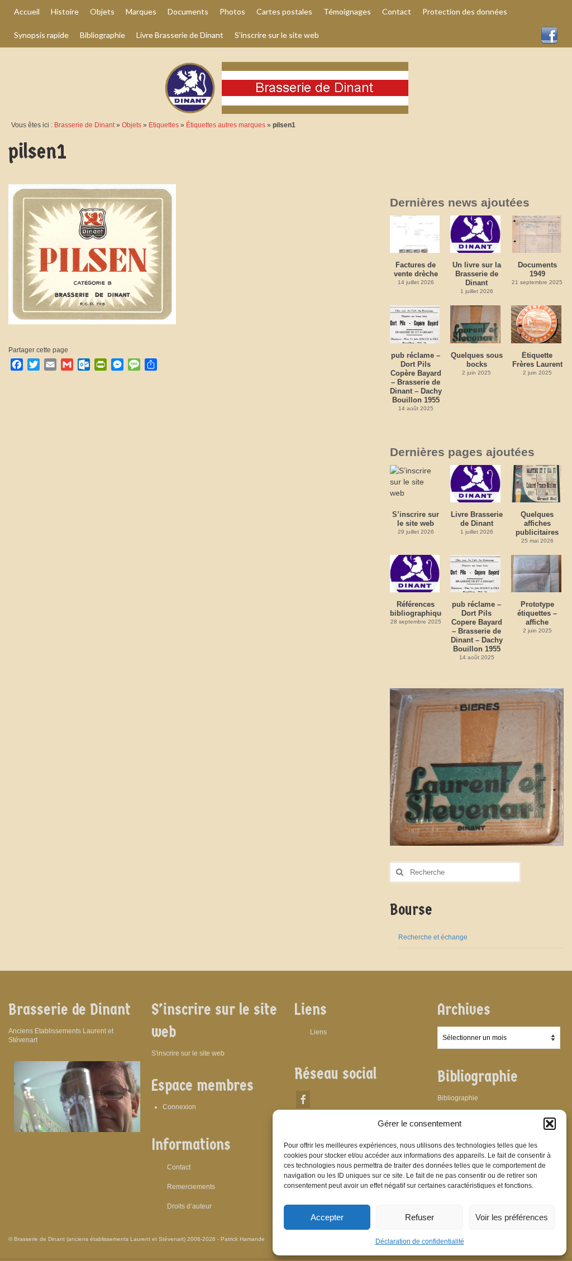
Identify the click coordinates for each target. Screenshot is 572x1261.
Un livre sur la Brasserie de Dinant (476, 274)
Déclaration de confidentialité (419, 1241)
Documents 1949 (537, 269)
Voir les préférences (511, 1217)
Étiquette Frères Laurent (537, 359)
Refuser (419, 1217)
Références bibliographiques (416, 608)
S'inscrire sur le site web (188, 1053)
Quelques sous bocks (477, 359)
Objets (131, 125)
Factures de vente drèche (416, 269)
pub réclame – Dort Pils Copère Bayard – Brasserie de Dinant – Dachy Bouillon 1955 (416, 377)
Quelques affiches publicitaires (537, 523)
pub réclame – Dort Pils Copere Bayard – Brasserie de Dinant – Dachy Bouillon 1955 (477, 626)
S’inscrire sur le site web (415, 519)
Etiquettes (164, 125)
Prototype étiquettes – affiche (537, 613)
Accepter (327, 1217)
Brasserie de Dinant (84, 125)
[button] (549, 1123)
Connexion (179, 1107)
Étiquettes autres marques (225, 125)
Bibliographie (457, 1098)
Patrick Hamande (243, 1239)
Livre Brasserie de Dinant (477, 519)
